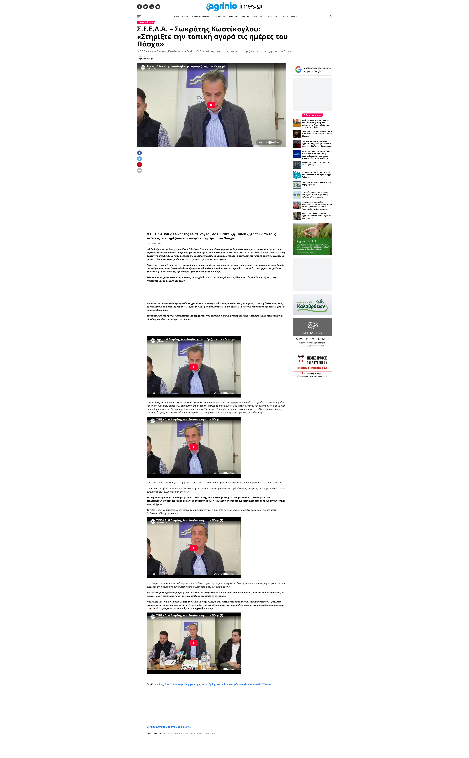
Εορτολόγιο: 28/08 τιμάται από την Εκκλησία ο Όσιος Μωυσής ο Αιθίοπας (316, 174)
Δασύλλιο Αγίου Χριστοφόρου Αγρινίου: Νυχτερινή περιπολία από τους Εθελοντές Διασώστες (316, 143)
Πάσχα (166, 719)
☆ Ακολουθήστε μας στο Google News (169, 712)
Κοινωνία (233, 16)
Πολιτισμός (274, 16)
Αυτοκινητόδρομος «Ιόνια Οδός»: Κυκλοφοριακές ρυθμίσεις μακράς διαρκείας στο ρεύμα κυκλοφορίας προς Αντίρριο (317, 154)
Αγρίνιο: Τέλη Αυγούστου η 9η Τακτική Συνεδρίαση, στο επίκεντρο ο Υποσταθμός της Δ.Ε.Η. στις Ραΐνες (315, 123)
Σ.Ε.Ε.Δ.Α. (156, 219)
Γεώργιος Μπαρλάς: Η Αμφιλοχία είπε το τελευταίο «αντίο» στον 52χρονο (317, 133)
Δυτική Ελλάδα (219, 16)
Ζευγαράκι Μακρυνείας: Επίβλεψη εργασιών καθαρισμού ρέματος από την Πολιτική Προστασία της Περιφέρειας (317, 205)
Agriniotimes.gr (146, 59)
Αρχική (176, 16)
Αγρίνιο (185, 16)
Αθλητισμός (258, 16)
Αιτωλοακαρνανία (200, 16)
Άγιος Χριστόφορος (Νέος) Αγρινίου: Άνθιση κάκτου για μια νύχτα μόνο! (317, 215)
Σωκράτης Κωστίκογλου (192, 219)
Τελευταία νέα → (312, 115)
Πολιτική (245, 16)
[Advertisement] (216, 277)
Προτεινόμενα (177, 719)
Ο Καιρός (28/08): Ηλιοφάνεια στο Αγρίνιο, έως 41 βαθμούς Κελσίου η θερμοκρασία (315, 194)
